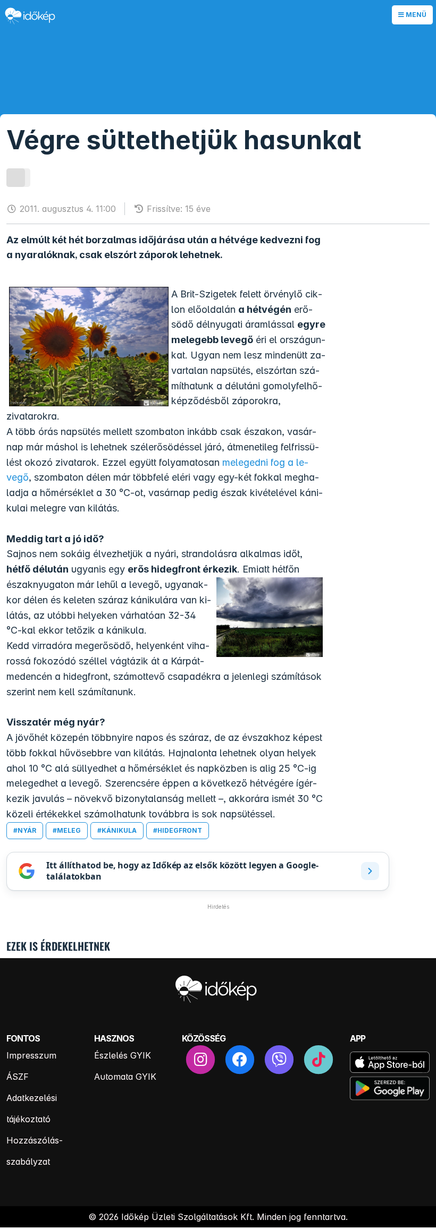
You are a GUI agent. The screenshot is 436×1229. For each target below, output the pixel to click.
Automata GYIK (125, 1076)
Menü (415, 15)
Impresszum (31, 1055)
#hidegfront (177, 830)
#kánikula (117, 830)
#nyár (24, 830)
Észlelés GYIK (122, 1055)
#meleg (67, 830)
